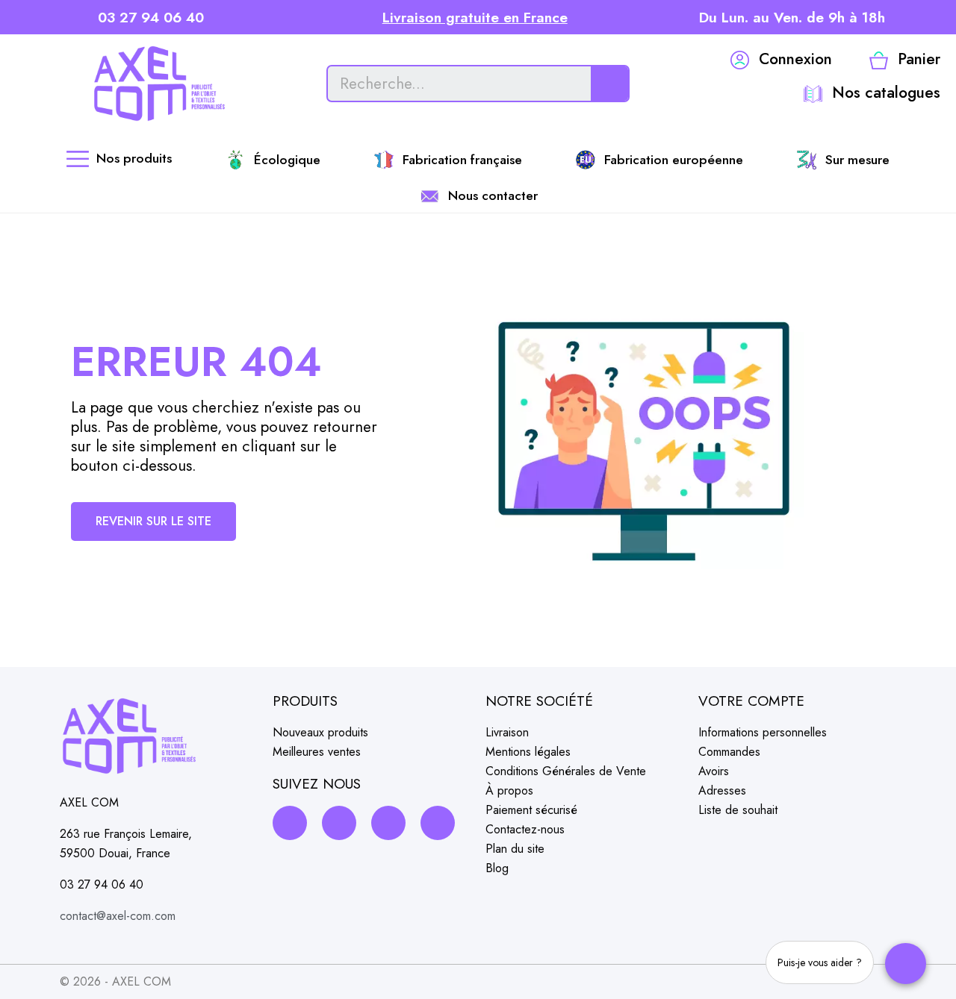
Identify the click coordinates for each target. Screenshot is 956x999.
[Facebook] (290, 823)
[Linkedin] (388, 823)
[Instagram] (339, 823)
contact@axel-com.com (118, 915)
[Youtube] (437, 823)
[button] (153, 521)
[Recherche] (609, 83)
